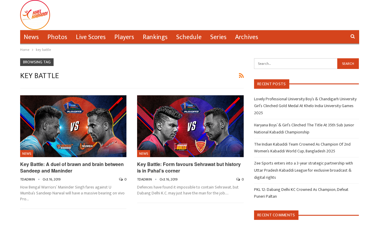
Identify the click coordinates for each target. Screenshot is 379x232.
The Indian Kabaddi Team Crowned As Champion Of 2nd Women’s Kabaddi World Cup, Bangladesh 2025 (302, 148)
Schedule (189, 37)
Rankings (155, 37)
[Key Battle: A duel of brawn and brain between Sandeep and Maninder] (73, 126)
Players (124, 37)
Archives (246, 37)
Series (218, 37)
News (31, 37)
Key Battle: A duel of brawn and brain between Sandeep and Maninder (72, 167)
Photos (57, 37)
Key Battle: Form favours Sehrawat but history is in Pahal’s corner (189, 167)
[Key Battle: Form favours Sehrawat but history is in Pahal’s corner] (190, 126)
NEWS (26, 154)
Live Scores (91, 37)
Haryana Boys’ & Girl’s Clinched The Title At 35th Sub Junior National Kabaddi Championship (304, 129)
